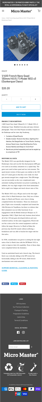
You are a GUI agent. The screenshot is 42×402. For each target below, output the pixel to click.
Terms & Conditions (21, 320)
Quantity (5, 95)
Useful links (21, 317)
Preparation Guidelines (21, 314)
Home (3, 18)
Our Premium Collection (21, 307)
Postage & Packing (21, 310)
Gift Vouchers (21, 304)
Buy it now (21, 114)
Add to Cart (21, 107)
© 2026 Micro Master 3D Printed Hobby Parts (21, 384)
